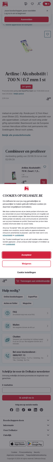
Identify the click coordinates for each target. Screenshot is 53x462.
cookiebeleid (19, 235)
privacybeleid (7, 235)
